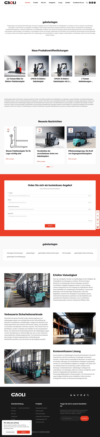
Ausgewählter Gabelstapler (43, 416)
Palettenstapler (40, 411)
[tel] (98, 216)
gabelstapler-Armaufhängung (16, 257)
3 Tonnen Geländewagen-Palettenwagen (85, 80)
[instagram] (81, 395)
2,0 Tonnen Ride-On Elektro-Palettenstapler (15, 80)
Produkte (35, 2)
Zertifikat (67, 2)
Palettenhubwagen (40, 413)
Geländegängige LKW (41, 419)
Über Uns (43, 2)
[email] (98, 223)
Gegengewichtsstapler (41, 408)
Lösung (60, 2)
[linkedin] (92, 3)
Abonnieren (84, 418)
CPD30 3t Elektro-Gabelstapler (38, 80)
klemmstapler (66, 253)
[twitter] (88, 395)
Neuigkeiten (52, 2)
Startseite (27, 2)
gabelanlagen (30, 253)
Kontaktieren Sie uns (78, 2)
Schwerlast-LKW (40, 422)
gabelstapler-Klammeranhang (83, 253)
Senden (50, 225)
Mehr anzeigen (10, 159)
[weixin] (98, 227)
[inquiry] (98, 212)
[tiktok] (84, 395)
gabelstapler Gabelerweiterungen (48, 253)
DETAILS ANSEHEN (15, 66)
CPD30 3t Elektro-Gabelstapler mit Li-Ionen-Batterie (61, 80)
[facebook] (95, 3)
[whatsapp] (98, 219)
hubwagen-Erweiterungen (15, 253)
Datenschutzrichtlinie (23, 408)
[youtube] (90, 3)
